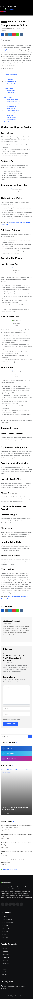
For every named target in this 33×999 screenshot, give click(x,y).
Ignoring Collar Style (11, 117)
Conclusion (7, 122)
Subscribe (5, 931)
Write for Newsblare (7, 919)
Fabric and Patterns (11, 86)
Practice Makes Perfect (12, 99)
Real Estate (5, 963)
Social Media (5, 954)
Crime (4, 966)
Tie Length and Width (12, 83)
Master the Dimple (11, 108)
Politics (4, 969)
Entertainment (6, 957)
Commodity (5, 960)
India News (5, 972)
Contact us (5, 934)
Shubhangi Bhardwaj (8, 28)
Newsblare (26, 996)
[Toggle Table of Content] (2, 72)
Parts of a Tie (10, 79)
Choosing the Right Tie (10, 81)
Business (5, 948)
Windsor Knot (10, 95)
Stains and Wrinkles (11, 119)
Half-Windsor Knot (11, 92)
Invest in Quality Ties (11, 106)
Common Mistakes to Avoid (11, 110)
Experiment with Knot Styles (13, 104)
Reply (4, 653)
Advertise (5, 925)
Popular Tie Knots (8, 88)
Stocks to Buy (11, 6)
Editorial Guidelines (7, 922)
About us (4, 916)
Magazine (5, 937)
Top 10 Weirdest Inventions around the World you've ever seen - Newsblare (15, 658)
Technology (5, 951)
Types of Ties (10, 77)
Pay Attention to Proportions (13, 101)
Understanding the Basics (10, 74)
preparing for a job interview (8, 50)
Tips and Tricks (8, 97)
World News (5, 975)
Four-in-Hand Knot (11, 90)
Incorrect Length (11, 113)
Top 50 (2, 6)
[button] (3, 3)
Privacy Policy (6, 928)
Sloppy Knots (10, 115)
